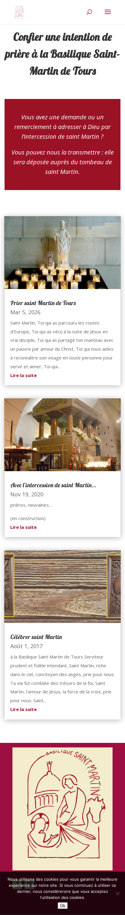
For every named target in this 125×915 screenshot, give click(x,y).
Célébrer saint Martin (36, 637)
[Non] (117, 893)
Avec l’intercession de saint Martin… (53, 485)
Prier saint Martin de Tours (43, 303)
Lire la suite (23, 375)
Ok (62, 905)
